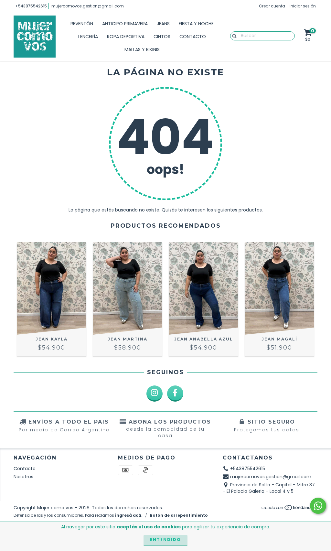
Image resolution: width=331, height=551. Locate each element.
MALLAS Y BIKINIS (142, 49)
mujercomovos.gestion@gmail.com (87, 6)
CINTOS (162, 36)
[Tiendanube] (289, 509)
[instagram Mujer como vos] (154, 393)
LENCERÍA (88, 36)
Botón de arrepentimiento (179, 515)
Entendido (165, 539)
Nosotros (23, 476)
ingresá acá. (129, 515)
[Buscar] (233, 35)
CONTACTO (192, 36)
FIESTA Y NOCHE (196, 23)
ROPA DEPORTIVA (125, 36)
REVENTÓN (81, 23)
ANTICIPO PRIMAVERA (125, 23)
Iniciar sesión (303, 6)
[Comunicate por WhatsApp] (318, 506)
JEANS (163, 23)
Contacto (25, 468)
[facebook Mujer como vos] (175, 393)
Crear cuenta (272, 6)
